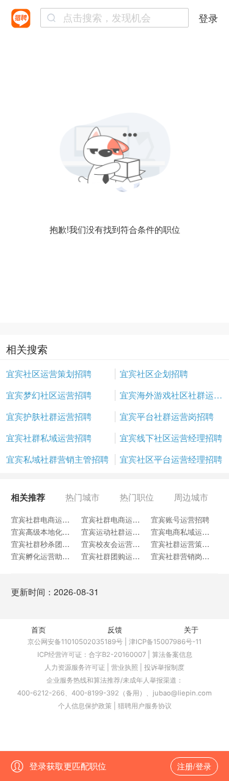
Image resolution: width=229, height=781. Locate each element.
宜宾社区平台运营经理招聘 (171, 459)
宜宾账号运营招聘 (180, 519)
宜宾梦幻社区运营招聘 (49, 395)
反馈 (114, 629)
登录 (208, 18)
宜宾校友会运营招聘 (114, 543)
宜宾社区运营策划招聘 (49, 373)
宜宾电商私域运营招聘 (187, 531)
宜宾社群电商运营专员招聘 (55, 519)
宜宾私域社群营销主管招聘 (57, 459)
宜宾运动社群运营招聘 (117, 531)
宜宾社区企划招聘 (154, 373)
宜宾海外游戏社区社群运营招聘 (172, 395)
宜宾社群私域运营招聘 (49, 437)
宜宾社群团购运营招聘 (117, 556)
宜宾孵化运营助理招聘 (47, 556)
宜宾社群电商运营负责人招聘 (128, 519)
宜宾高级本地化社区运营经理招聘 (66, 531)
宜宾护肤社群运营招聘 (49, 416)
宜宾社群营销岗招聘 (184, 556)
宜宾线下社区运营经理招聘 (171, 437)
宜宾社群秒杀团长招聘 (47, 543)
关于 (191, 629)
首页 (38, 629)
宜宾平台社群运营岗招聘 (167, 416)
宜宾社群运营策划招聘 (187, 543)
